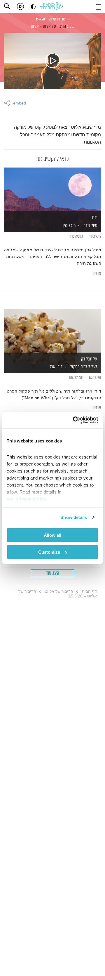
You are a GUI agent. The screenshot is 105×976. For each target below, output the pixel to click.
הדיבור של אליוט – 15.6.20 (52, 19)
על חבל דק (89, 359)
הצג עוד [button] (53, 573)
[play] (20, 6)
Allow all (52, 534)
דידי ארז (56, 367)
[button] (98, 6)
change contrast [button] (33, 6)
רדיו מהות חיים (52, 6)
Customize (49, 552)
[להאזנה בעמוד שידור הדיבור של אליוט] (52, 61)
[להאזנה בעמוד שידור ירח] (52, 190)
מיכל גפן (69, 225)
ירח (94, 217)
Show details (73, 517)
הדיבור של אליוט (54, 26)
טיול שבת (90, 225)
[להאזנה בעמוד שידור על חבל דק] (52, 331)
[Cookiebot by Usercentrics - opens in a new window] (74, 420)
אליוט (35, 26)
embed (19, 103)
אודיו (97, 273)
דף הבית (89, 591)
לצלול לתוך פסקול (83, 367)
